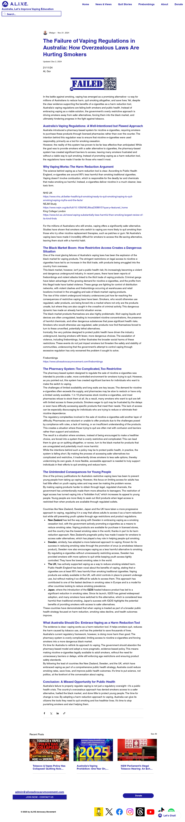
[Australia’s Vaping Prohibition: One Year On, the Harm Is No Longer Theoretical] (93, 750)
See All (154, 734)
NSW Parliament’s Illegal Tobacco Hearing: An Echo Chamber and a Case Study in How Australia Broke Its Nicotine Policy (136, 767)
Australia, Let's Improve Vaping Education (28, 8)
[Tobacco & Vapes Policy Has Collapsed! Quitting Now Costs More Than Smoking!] (49, 750)
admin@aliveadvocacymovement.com (39, 792)
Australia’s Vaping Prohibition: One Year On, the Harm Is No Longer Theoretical (91, 767)
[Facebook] (119, 811)
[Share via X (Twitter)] (51, 713)
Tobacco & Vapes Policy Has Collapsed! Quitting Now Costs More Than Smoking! (49, 767)
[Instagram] (129, 811)
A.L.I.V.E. (19, 3)
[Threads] (140, 811)
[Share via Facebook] (44, 713)
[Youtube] (150, 811)
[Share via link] (64, 713)
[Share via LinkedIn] (57, 713)
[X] (109, 811)
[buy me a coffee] (98, 811)
